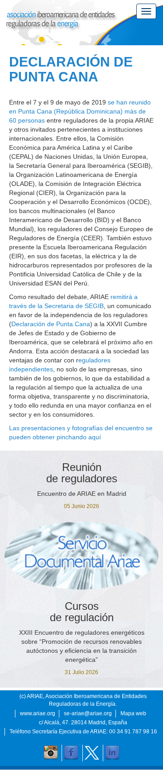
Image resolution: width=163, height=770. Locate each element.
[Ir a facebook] (71, 753)
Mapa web (133, 713)
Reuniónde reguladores (81, 473)
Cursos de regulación (82, 611)
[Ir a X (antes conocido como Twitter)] (92, 753)
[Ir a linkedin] (112, 753)
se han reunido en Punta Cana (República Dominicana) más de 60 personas (80, 111)
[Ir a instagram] (50, 753)
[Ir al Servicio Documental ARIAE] (81, 555)
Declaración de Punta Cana (50, 324)
